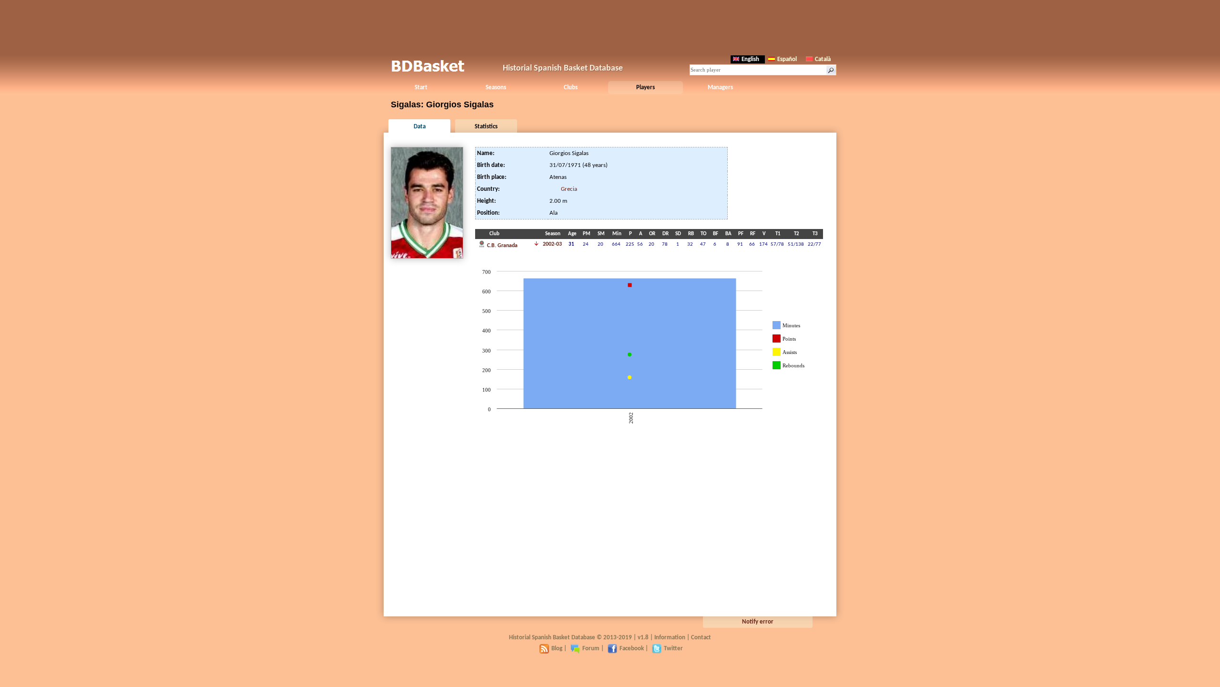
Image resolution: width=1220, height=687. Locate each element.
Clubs (571, 87)
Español (787, 59)
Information (669, 638)
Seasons (496, 87)
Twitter (673, 648)
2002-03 (552, 244)
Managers (720, 87)
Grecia (569, 189)
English (750, 59)
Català (823, 59)
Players (645, 87)
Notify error (757, 622)
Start (421, 87)
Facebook (632, 648)
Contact (701, 638)
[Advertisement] (610, 26)
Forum (591, 648)
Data (420, 127)
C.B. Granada (502, 246)
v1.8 (643, 638)
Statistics (486, 127)
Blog (556, 648)
